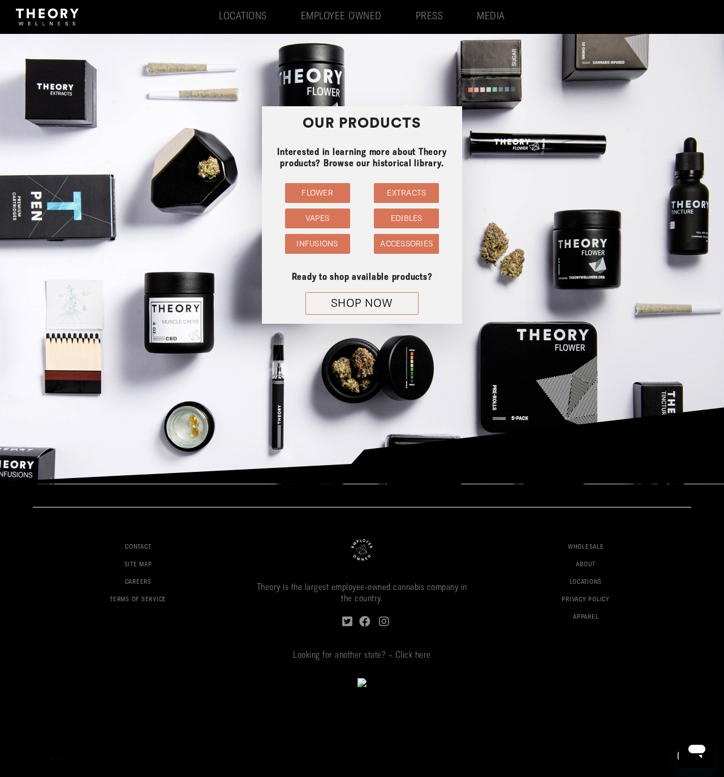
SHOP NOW (362, 304)
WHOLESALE (586, 547)
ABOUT (586, 565)
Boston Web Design (33, 759)
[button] (317, 193)
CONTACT (138, 547)
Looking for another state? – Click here (362, 655)
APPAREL (585, 617)
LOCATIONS (586, 582)
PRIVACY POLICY (586, 600)
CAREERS (138, 582)
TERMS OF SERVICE (138, 600)
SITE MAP (138, 565)
